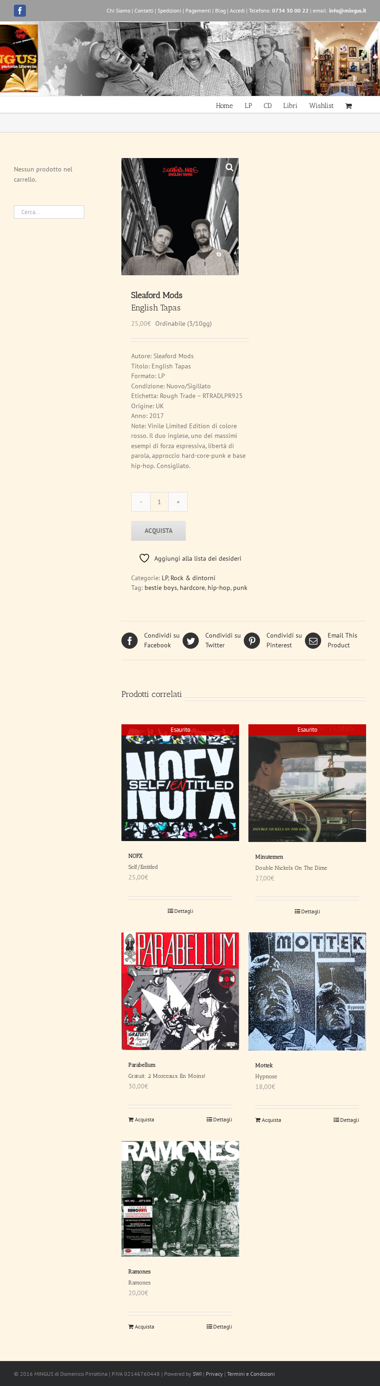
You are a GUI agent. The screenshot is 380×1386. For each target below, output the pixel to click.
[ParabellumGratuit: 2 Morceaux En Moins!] (180, 991)
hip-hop (219, 587)
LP (165, 578)
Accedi (237, 10)
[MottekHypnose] (307, 991)
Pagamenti (198, 10)
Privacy (214, 1373)
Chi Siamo (118, 10)
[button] (229, 167)
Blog (220, 10)
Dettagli (183, 910)
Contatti (143, 10)
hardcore (192, 587)
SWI (197, 1373)
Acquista (158, 530)
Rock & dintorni (193, 578)
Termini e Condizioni (251, 1373)
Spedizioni (169, 10)
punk (240, 587)
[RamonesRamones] (180, 1199)
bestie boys (161, 587)
